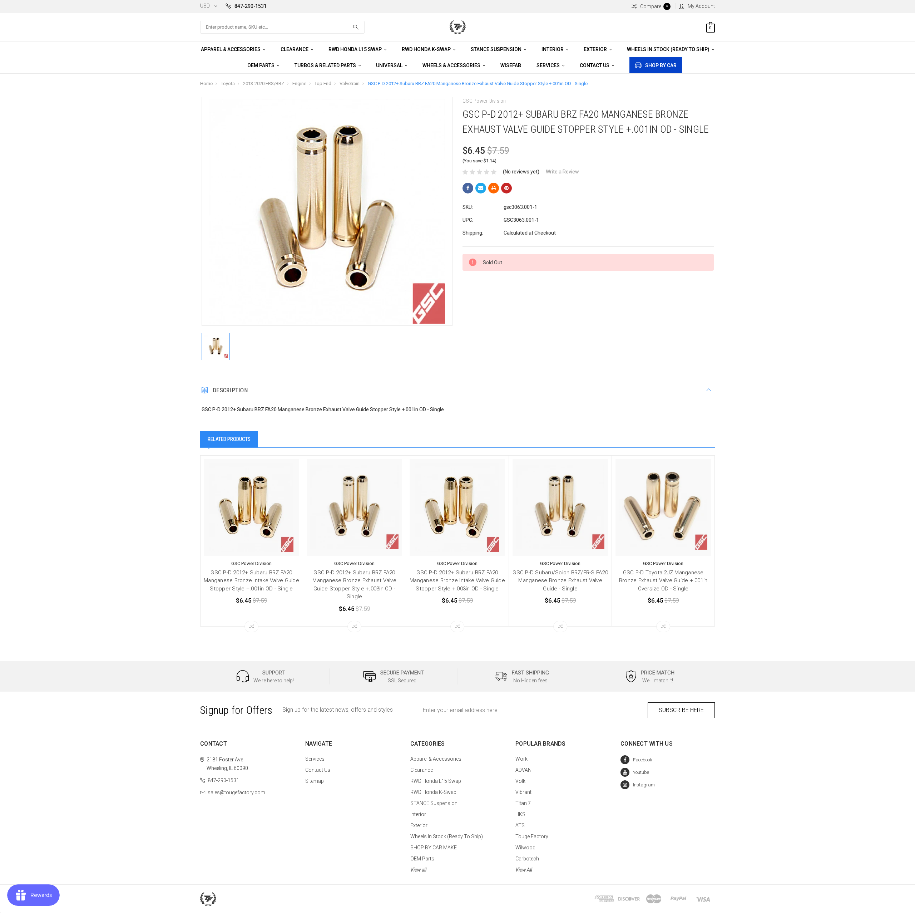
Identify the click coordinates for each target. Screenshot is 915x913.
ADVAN (523, 770)
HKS (520, 814)
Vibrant (523, 792)
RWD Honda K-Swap (427, 49)
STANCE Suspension (497, 49)
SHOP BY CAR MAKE (433, 847)
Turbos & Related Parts (326, 65)
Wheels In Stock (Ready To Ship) (669, 49)
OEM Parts (261, 65)
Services (548, 65)
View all (418, 870)
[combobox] (282, 27)
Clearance (295, 49)
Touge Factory (531, 836)
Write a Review (562, 172)
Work (521, 759)
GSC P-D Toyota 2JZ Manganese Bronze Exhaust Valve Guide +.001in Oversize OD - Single (663, 580)
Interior (553, 49)
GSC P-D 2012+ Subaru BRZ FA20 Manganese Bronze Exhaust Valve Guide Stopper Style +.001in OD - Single (478, 83)
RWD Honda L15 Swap (355, 49)
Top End (323, 83)
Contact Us (595, 65)
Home (206, 83)
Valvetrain (350, 83)
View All (523, 870)
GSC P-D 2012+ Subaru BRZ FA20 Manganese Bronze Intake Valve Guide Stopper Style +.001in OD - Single (251, 580)
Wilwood (525, 847)
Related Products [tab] (229, 439)
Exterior (596, 49)
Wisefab (510, 65)
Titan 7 (523, 803)
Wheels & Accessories (451, 65)
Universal (390, 65)
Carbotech (527, 859)
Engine (299, 83)
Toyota (228, 83)
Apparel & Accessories (231, 49)
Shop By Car (661, 65)
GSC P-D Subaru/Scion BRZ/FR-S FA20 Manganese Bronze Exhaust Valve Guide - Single (560, 580)
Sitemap (314, 781)
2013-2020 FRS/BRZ (263, 83)
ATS (520, 825)
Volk (520, 781)
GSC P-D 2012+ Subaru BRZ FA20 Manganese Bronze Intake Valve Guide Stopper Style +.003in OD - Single (457, 580)
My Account (701, 6)
